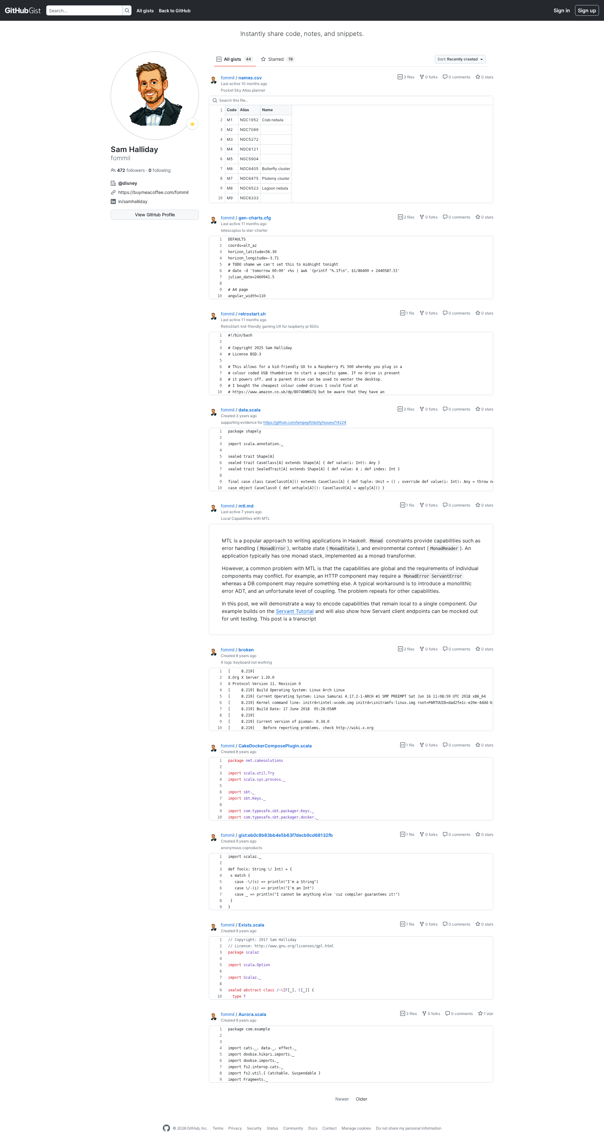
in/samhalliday (133, 201)
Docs (312, 1128)
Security (254, 1128)
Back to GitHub (175, 10)
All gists (145, 10)
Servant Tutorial (295, 611)
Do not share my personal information (408, 1128)
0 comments (459, 77)
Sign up (587, 10)
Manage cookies (356, 1128)
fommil (227, 77)
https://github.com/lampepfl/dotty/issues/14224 (304, 422)
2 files (408, 217)
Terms (218, 1128)
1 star (488, 1013)
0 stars (486, 77)
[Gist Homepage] (23, 10)
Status (272, 1128)
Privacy (235, 1128)
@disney (127, 183)
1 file (409, 313)
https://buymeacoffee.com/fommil (153, 192)
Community (293, 1128)
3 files (408, 77)
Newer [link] (342, 1099)
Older (361, 1099)
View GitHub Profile (155, 214)
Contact (329, 1128)
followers (131, 170)
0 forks (431, 77)
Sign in (562, 10)
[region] (351, 149)
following (159, 170)
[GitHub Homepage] (166, 1128)
